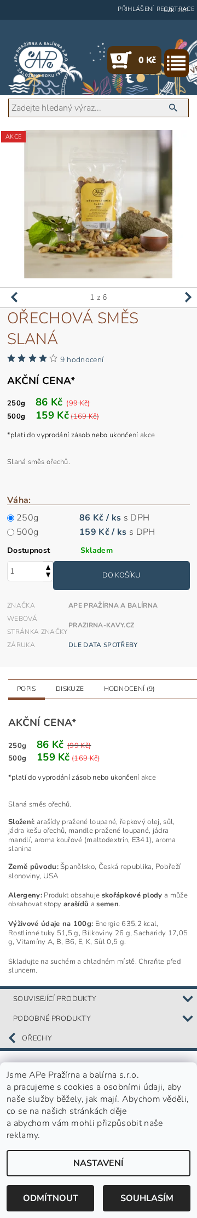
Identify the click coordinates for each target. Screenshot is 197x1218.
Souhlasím (146, 1198)
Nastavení (98, 1163)
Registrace (175, 9)
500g (27, 532)
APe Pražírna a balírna (113, 605)
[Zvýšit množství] (48, 566)
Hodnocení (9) (129, 688)
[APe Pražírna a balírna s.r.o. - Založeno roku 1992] (41, 60)
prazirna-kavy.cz (101, 625)
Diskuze (70, 688)
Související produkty (54, 999)
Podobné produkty (52, 1018)
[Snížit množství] (48, 576)
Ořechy (37, 1038)
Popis (26, 688)
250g (27, 517)
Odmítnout (50, 1198)
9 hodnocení (82, 359)
